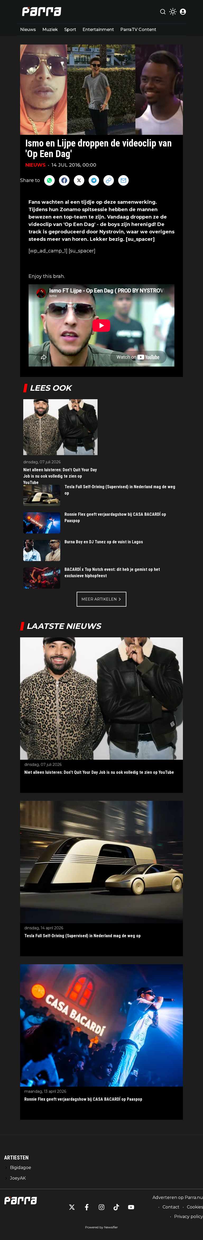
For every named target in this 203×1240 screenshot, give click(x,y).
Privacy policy (188, 1216)
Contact (171, 1207)
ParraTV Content (138, 29)
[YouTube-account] (131, 1207)
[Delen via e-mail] (123, 180)
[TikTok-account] (116, 1207)
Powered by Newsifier (101, 1227)
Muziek (50, 29)
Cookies (195, 1207)
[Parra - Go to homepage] (40, 11)
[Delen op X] (79, 180)
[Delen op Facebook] (64, 180)
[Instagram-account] (101, 1207)
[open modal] (183, 11)
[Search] (163, 11)
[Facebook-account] (87, 1207)
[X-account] (72, 1207)
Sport (70, 29)
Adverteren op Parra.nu (178, 1197)
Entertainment (98, 29)
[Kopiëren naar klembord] (108, 180)
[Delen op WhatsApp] (49, 180)
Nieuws (28, 29)
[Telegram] (94, 180)
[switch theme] (173, 11)
